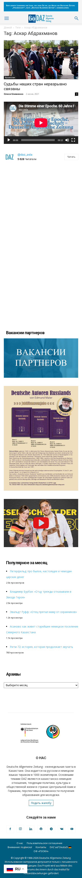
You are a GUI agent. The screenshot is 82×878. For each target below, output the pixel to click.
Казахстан (10, 77)
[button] (6, 18)
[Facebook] (10, 829)
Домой (8, 27)
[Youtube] (72, 829)
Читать (71, 156)
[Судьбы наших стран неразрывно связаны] (41, 59)
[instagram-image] (41, 203)
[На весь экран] (73, 140)
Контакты (41, 847)
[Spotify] (41, 829)
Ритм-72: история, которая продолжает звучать (41, 647)
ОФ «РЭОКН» (41, 851)
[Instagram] (20, 829)
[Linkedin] (31, 829)
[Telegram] (51, 829)
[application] (41, 123)
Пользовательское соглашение (44, 843)
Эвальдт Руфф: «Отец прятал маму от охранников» (43, 612)
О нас (20, 843)
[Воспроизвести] (9, 140)
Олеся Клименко (13, 93)
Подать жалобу (41, 803)
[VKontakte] (61, 829)
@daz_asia (25, 154)
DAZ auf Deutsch (59, 847)
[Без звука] (67, 140)
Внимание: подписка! (20, 847)
